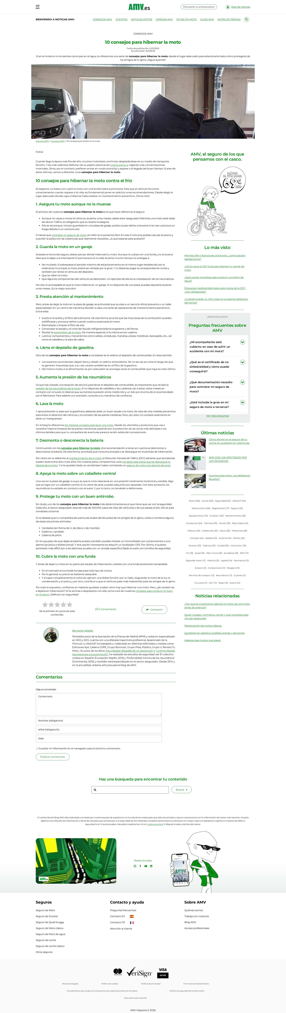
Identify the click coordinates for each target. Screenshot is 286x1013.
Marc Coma (214, 553)
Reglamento (220, 508)
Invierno (225, 538)
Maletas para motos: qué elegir (202, 640)
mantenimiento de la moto (85, 458)
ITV (189, 553)
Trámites (210, 523)
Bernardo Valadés (82, 630)
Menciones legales (70, 984)
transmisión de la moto (67, 332)
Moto (194, 500)
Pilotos (239, 538)
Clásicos (193, 530)
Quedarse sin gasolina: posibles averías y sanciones (214, 633)
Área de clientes (240, 7)
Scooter (195, 545)
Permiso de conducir (202, 575)
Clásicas (209, 545)
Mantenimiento (235, 515)
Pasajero (233, 568)
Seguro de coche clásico (50, 946)
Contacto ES (117, 916)
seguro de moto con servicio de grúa (148, 465)
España (211, 538)
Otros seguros (44, 952)
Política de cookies (109, 984)
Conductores (216, 568)
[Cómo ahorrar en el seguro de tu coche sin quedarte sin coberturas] (195, 445)
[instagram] (135, 866)
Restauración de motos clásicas (203, 625)
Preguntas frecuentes (123, 910)
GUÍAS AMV (207, 19)
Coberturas (210, 530)
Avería (235, 583)
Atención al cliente (121, 928)
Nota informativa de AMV (135, 998)
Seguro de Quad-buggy (50, 922)
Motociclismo (201, 508)
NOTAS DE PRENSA (229, 19)
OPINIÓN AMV (164, 19)
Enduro (201, 568)
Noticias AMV (42, 141)
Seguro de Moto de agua (50, 934)
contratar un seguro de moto (69, 235)
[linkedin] (151, 866)
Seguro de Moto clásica (49, 928)
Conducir (216, 515)
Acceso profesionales (196, 928)
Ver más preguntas (217, 415)
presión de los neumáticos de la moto (58, 388)
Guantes (240, 575)
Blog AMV (190, 922)
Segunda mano (196, 560)
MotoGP (239, 500)
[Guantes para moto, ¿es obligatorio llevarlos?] (195, 481)
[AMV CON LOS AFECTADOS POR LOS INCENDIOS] (195, 463)
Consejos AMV (58, 141)
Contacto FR (118, 922)
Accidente (231, 553)
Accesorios (194, 523)
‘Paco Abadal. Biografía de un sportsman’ (129, 650)
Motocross (239, 530)
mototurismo (118, 165)
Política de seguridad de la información (187, 991)
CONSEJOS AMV (102, 19)
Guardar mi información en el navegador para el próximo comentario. (80, 748)
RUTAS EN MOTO (186, 19)
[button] (217, 346)
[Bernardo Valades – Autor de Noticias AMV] (51, 628)
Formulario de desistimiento (196, 984)
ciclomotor (238, 545)
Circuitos (201, 583)
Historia (213, 560)
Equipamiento (198, 515)
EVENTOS (121, 19)
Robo (223, 583)
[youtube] (145, 866)
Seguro (237, 508)
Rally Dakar (240, 523)
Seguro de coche (46, 940)
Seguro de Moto (45, 910)
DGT (213, 583)
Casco (224, 530)
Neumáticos (224, 575)
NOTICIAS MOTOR (141, 19)
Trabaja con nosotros (196, 916)
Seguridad (223, 500)
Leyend (226, 560)
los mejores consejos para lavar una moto (89, 425)
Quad (200, 553)
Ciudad (223, 545)
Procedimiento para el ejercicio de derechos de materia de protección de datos (102, 991)
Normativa (241, 560)
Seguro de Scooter (47, 916)
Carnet (224, 523)
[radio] (45, 605)
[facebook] (140, 866)
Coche (208, 500)
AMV (244, 553)
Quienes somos (193, 910)
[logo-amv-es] (139, 4)
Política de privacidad (150, 984)
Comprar (197, 538)
